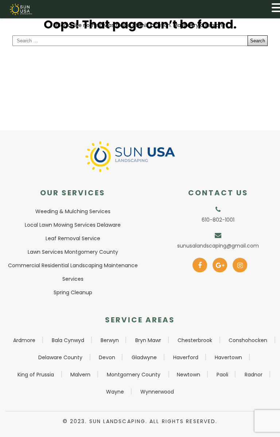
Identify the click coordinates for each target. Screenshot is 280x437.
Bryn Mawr (148, 340)
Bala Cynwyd (68, 340)
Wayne (115, 391)
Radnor (253, 374)
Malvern (80, 374)
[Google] (220, 263)
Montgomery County (133, 374)
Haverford (185, 357)
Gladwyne (144, 357)
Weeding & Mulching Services (72, 211)
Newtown (188, 374)
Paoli (222, 374)
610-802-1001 (218, 219)
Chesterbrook (195, 340)
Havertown (228, 357)
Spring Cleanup (73, 292)
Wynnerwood (157, 391)
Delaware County (60, 357)
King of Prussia (36, 374)
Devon (107, 357)
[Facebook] (200, 263)
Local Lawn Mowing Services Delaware (73, 225)
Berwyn (110, 340)
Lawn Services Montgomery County (73, 252)
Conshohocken (248, 340)
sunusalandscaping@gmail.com (218, 245)
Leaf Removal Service (73, 238)
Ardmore (24, 340)
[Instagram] (240, 263)
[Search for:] (140, 40)
